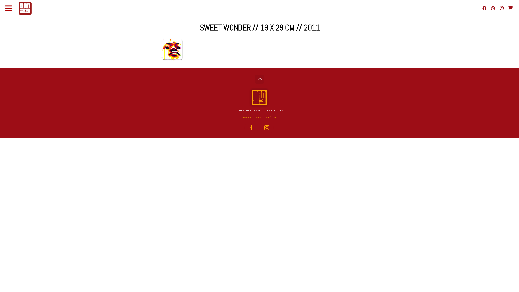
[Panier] (510, 8)
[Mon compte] (501, 8)
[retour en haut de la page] (259, 78)
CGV (258, 116)
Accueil (246, 116)
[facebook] (484, 8)
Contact (272, 116)
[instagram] (492, 8)
